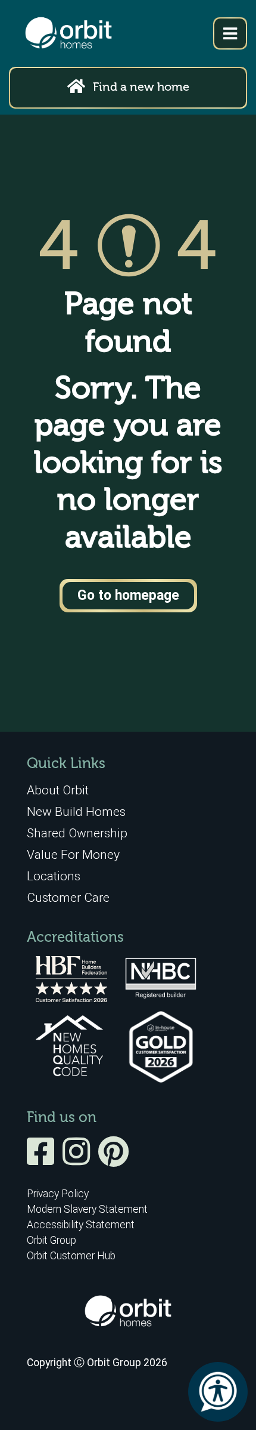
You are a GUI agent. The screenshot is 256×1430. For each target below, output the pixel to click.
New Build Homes (76, 811)
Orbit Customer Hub (71, 1256)
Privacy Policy (58, 1194)
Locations (53, 875)
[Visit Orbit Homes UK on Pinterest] (113, 1160)
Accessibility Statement (81, 1225)
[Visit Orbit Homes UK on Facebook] (43, 1160)
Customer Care (68, 897)
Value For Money (73, 854)
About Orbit (58, 789)
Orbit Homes (68, 33)
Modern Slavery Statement (87, 1209)
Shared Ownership (77, 832)
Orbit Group (51, 1240)
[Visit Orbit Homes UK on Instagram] (79, 1160)
